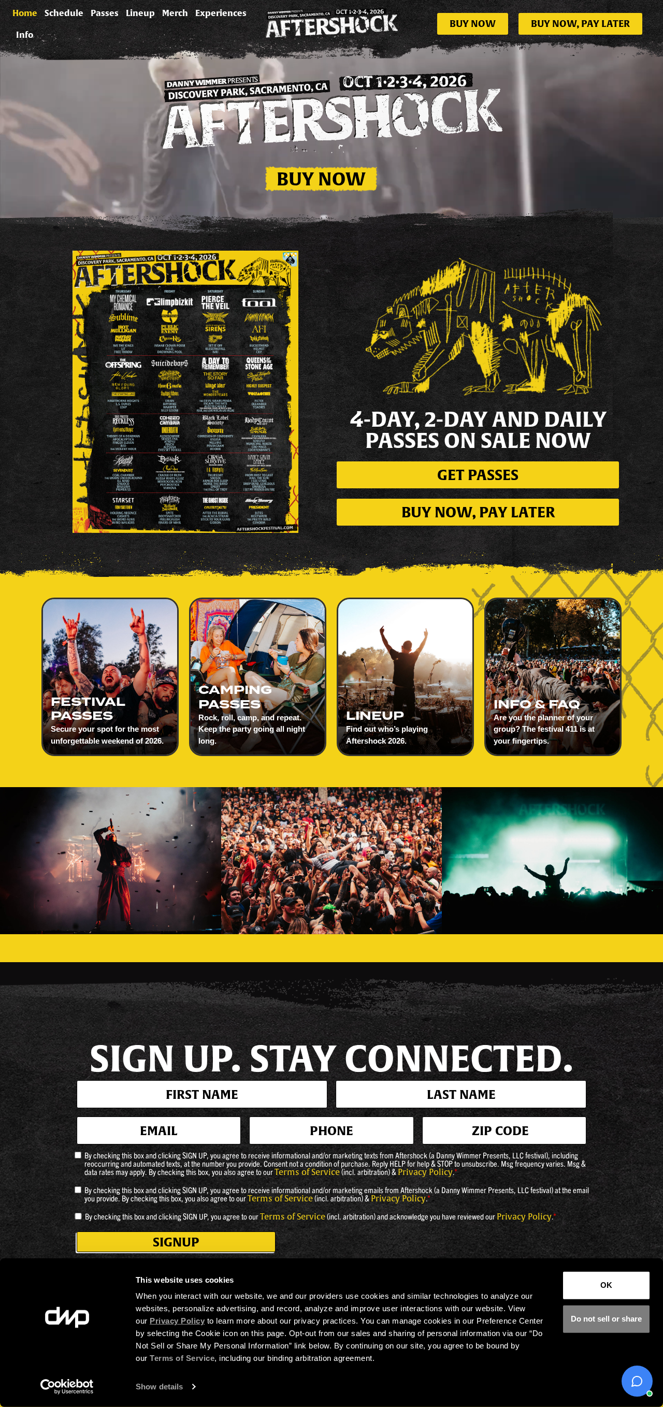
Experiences (221, 13)
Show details (159, 1386)
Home (24, 13)
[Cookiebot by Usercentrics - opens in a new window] (67, 1387)
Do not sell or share (606, 1318)
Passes (105, 13)
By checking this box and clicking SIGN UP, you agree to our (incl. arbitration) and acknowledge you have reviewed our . (320, 1216)
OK (606, 1285)
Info (24, 34)
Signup (176, 1242)
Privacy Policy (425, 1172)
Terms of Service (307, 1172)
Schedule (64, 13)
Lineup (140, 13)
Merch (175, 13)
